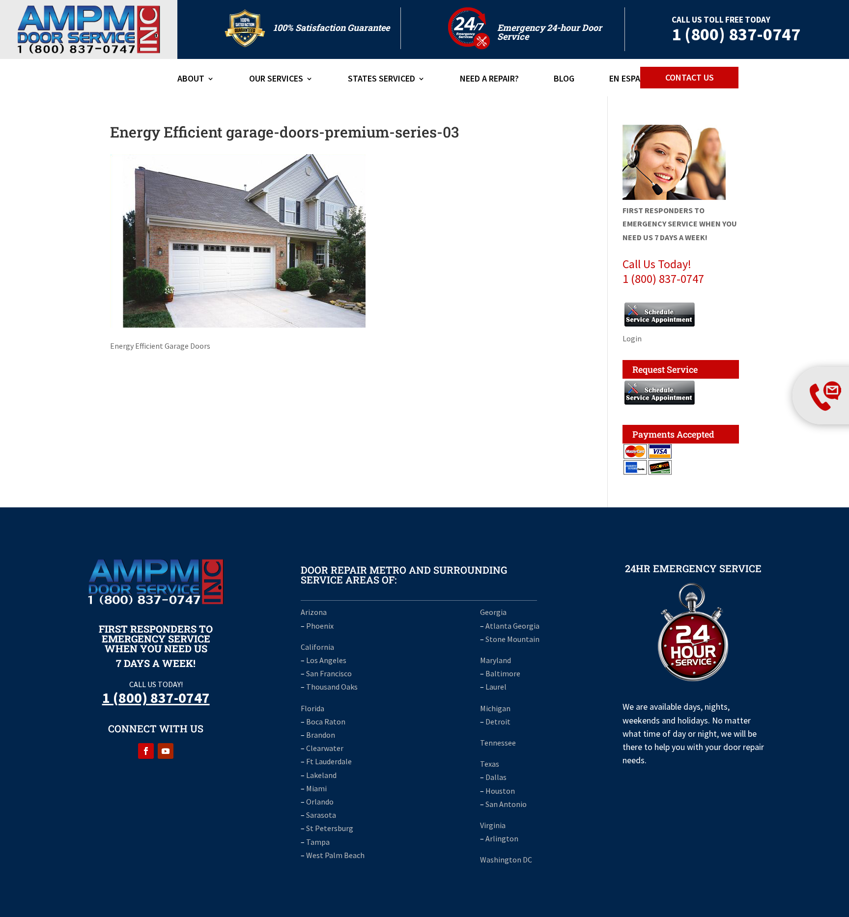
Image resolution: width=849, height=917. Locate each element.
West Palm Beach (335, 855)
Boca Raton (325, 721)
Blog (564, 79)
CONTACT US (689, 77)
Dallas (496, 777)
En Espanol (632, 79)
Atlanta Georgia (512, 626)
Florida (312, 708)
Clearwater (324, 748)
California (317, 647)
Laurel (496, 687)
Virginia (493, 825)
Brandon (320, 735)
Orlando (320, 801)
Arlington (501, 838)
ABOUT (190, 79)
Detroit (497, 721)
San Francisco (329, 673)
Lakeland (321, 775)
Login (632, 338)
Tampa (318, 842)
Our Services (276, 79)
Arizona (314, 612)
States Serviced (381, 79)
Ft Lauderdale (329, 761)
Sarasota (321, 815)
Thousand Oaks (332, 687)
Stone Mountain (512, 639)
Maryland (495, 660)
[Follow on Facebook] (146, 751)
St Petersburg (329, 828)
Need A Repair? (489, 79)
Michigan (495, 708)
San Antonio (506, 804)
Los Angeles (326, 660)
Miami (316, 788)
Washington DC (506, 859)
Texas (489, 764)
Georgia (493, 612)
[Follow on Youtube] (165, 751)
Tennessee (498, 743)
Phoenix (320, 626)
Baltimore (502, 673)
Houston (500, 791)
